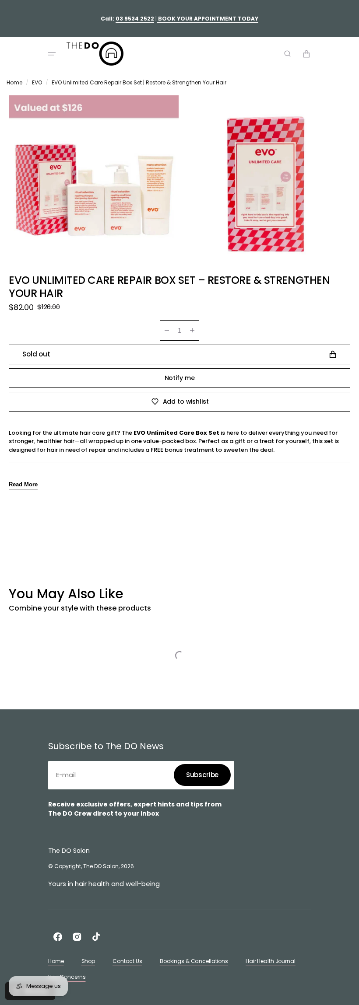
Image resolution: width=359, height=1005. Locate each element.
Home (14, 82)
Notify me (180, 377)
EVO (37, 82)
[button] (51, 53)
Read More (23, 484)
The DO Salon (101, 866)
